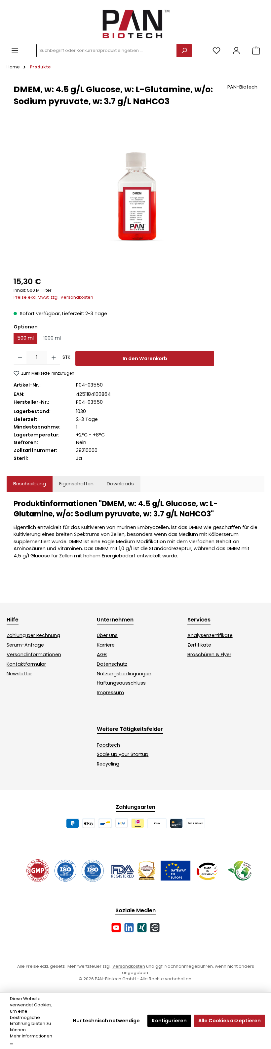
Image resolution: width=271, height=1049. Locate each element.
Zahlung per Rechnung (33, 635)
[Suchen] (184, 50)
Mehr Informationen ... (31, 1039)
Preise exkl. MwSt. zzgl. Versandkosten (53, 297)
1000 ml (52, 338)
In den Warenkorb (145, 358)
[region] (135, 197)
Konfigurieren (169, 1020)
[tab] (30, 484)
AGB (102, 654)
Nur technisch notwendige (106, 1020)
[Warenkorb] (256, 50)
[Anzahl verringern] (20, 357)
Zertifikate (199, 645)
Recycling (108, 764)
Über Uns (107, 635)
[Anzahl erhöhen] (53, 357)
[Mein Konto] (236, 50)
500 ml (25, 338)
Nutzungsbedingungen (124, 673)
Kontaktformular (26, 664)
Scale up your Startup (122, 754)
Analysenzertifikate (210, 635)
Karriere (106, 645)
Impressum (110, 692)
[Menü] (15, 50)
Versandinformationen (34, 654)
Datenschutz (112, 664)
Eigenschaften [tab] (76, 483)
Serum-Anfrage (25, 645)
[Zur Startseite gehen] (135, 24)
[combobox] (106, 50)
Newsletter (19, 673)
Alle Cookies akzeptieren (229, 1020)
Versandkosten (128, 966)
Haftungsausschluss (121, 683)
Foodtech (108, 745)
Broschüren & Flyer (209, 654)
